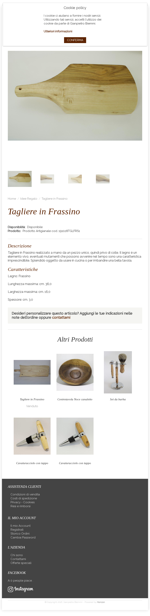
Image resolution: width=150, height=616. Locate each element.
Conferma (75, 40)
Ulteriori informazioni (58, 31)
